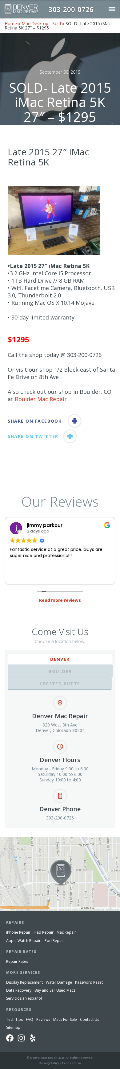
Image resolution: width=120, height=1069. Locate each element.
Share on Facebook (35, 421)
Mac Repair (66, 932)
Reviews (43, 1019)
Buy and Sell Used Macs (54, 990)
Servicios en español (24, 998)
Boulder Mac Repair (41, 399)
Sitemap (13, 1027)
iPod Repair (54, 940)
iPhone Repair (18, 932)
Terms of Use (71, 1063)
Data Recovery (18, 990)
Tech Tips (14, 1019)
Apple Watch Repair (23, 940)
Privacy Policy (49, 1063)
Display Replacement (24, 982)
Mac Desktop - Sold (41, 23)
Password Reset (89, 982)
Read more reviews (60, 600)
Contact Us (89, 1019)
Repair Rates (17, 961)
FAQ (29, 1019)
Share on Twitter (33, 436)
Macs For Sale (65, 1019)
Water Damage (59, 982)
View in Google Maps (21, 839)
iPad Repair (44, 932)
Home (11, 23)
